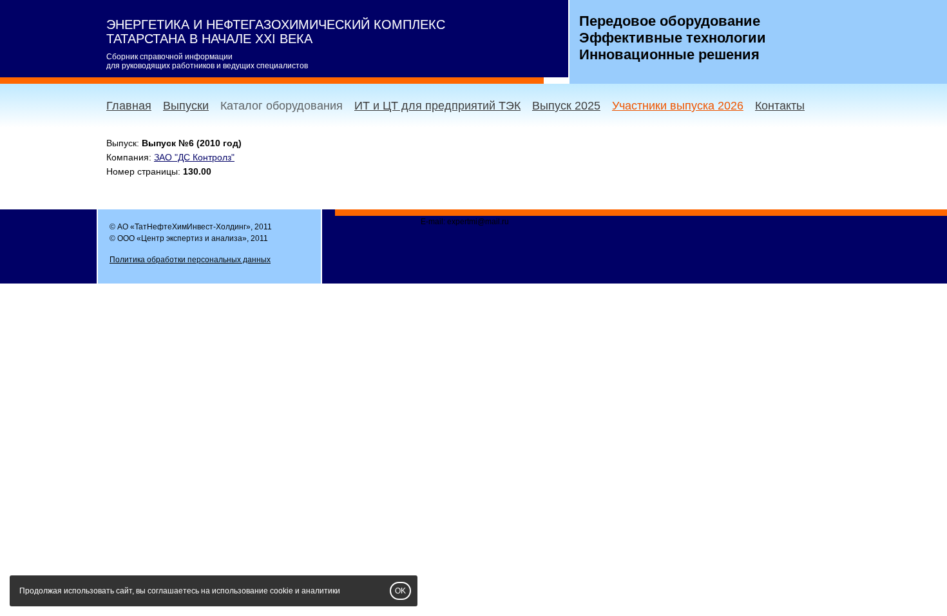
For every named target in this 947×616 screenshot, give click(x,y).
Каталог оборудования (281, 105)
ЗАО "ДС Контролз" (194, 157)
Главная (128, 105)
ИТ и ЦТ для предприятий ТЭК (437, 105)
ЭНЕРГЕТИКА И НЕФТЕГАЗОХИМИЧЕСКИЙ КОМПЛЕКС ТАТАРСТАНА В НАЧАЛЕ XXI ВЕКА (275, 31)
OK (400, 590)
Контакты (780, 105)
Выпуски (186, 105)
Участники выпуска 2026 (677, 105)
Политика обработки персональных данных (190, 259)
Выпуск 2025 (566, 105)
